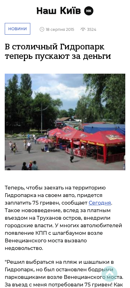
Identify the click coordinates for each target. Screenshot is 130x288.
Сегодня (100, 203)
